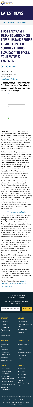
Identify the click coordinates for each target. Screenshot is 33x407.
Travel (20, 358)
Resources (4, 357)
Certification (5, 344)
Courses (4, 324)
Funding (20, 347)
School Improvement (24, 353)
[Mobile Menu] (30, 3)
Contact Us (14, 402)
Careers (20, 380)
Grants (20, 350)
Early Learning (22, 322)
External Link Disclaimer (16, 405)
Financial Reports (23, 344)
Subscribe (27, 309)
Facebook (23, 369)
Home (3, 22)
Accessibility (6, 402)
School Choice (22, 329)
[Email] (13, 66)
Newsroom (11, 22)
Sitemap (6, 400)
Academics (4, 322)
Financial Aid (5, 327)
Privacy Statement (14, 400)
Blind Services (5, 369)
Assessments (5, 336)
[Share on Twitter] (6, 66)
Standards (4, 333)
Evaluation (4, 350)
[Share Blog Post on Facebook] (2, 66)
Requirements (5, 330)
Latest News (21, 22)
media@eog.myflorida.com (9, 79)
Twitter (22, 372)
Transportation (23, 355)
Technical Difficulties (23, 402)
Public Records (24, 400)
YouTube (23, 374)
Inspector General (7, 381)
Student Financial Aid (8, 384)
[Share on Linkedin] (10, 66)
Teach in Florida (6, 360)
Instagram (23, 377)
